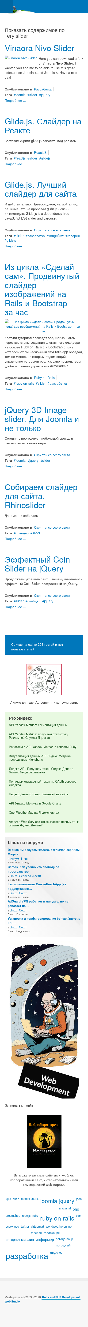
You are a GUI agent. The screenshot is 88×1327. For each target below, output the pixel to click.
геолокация (52, 1232)
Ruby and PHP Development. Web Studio (42, 1299)
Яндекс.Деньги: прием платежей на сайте (38, 794)
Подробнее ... (15, 100)
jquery (45, 94)
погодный (63, 1245)
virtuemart (37, 1226)
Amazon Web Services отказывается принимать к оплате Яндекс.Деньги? (44, 823)
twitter (25, 1226)
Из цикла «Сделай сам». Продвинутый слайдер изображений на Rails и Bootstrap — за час (42, 289)
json (79, 1198)
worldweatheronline (59, 1226)
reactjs (21, 158)
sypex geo (12, 1226)
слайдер (22, 533)
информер (45, 1239)
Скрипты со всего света (52, 230)
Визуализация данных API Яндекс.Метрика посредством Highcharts (40, 758)
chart (16, 1199)
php (76, 1209)
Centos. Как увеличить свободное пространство (33, 869)
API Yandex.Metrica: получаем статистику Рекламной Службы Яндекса (38, 736)
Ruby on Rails (44, 377)
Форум (14, 858)
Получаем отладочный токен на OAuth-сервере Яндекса (42, 783)
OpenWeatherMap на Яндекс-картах (34, 812)
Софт (23, 893)
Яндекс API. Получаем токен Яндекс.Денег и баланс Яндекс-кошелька (41, 770)
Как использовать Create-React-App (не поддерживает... (37, 886)
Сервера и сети (30, 876)
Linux (24, 858)
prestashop (13, 1215)
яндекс (56, 1252)
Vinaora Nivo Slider (39, 47)
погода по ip (64, 1239)
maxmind (65, 1208)
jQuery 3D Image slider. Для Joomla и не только (42, 418)
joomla (21, 94)
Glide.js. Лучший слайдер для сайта (41, 188)
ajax (8, 1198)
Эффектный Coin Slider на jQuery (37, 563)
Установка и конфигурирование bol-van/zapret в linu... (44, 920)
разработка (36, 235)
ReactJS (40, 152)
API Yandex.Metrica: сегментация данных (38, 725)
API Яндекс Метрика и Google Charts (35, 803)
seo (78, 1215)
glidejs (45, 158)
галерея (73, 235)
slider (33, 94)
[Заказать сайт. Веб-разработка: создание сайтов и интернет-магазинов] (44, 1141)
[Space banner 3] (44, 1019)
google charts (29, 1198)
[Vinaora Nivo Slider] (21, 57)
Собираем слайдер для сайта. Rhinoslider (41, 495)
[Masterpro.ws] (19, 6)
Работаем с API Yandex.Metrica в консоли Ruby (43, 746)
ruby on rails (25, 383)
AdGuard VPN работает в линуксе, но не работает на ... (38, 903)
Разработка (43, 89)
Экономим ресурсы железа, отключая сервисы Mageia (44, 851)
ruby (35, 1215)
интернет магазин (20, 1239)
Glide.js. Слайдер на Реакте (43, 125)
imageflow (56, 235)
